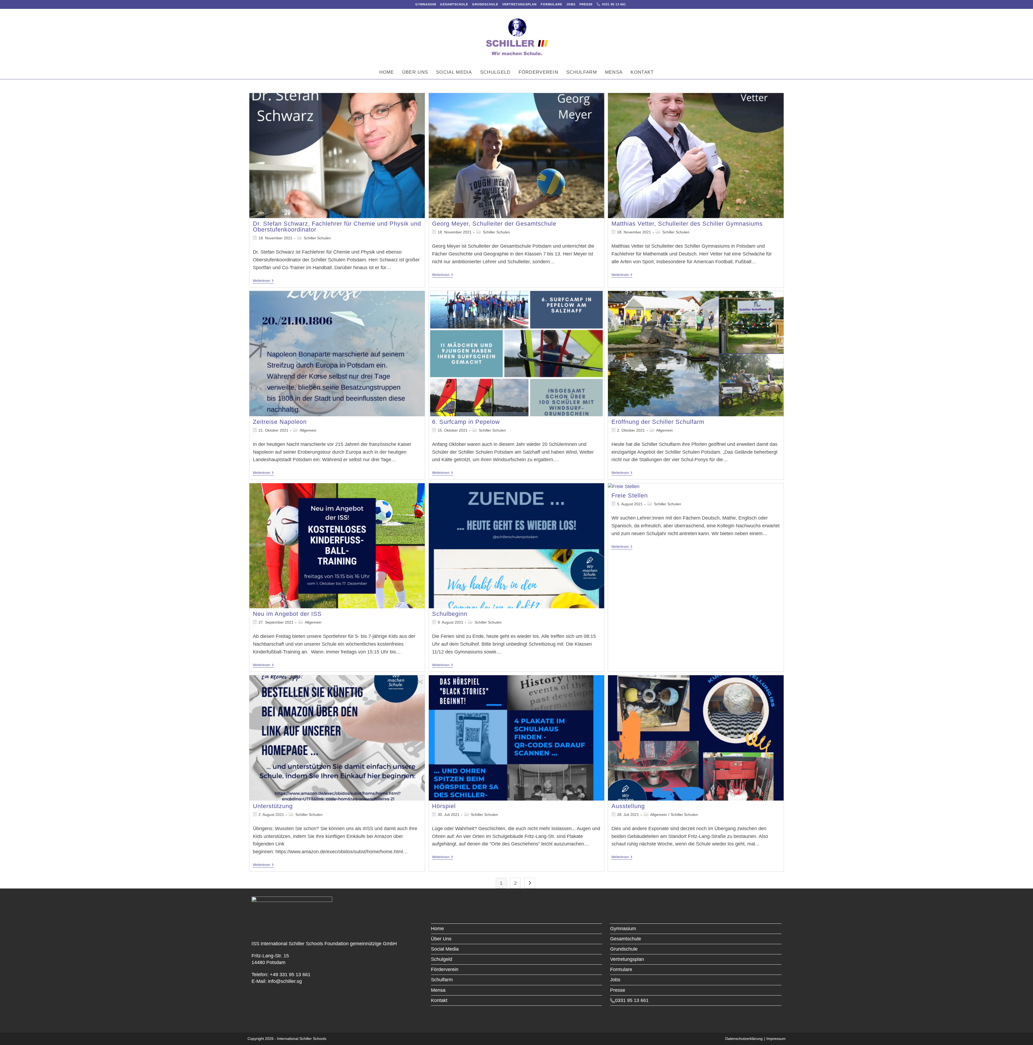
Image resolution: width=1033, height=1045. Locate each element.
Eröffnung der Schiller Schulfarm (657, 421)
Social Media (445, 949)
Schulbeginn (449, 613)
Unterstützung (273, 806)
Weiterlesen (263, 281)
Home (437, 928)
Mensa (438, 990)
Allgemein (308, 430)
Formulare (551, 4)
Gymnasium (425, 4)
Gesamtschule (454, 4)
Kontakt (439, 1000)
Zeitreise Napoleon (280, 421)
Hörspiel (444, 806)
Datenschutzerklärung (744, 1038)
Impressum (776, 1038)
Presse (586, 4)
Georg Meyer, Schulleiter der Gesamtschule (494, 223)
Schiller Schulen (317, 238)
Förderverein (444, 969)
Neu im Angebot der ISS (287, 613)
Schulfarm (442, 979)
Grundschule (485, 4)
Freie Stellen (629, 495)
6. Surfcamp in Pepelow (466, 421)
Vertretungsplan (519, 4)
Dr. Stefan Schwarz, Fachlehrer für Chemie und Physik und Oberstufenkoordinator (337, 226)
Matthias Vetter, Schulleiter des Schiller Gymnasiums (687, 223)
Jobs (570, 4)
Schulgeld (441, 959)
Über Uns (441, 938)
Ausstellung (628, 806)
